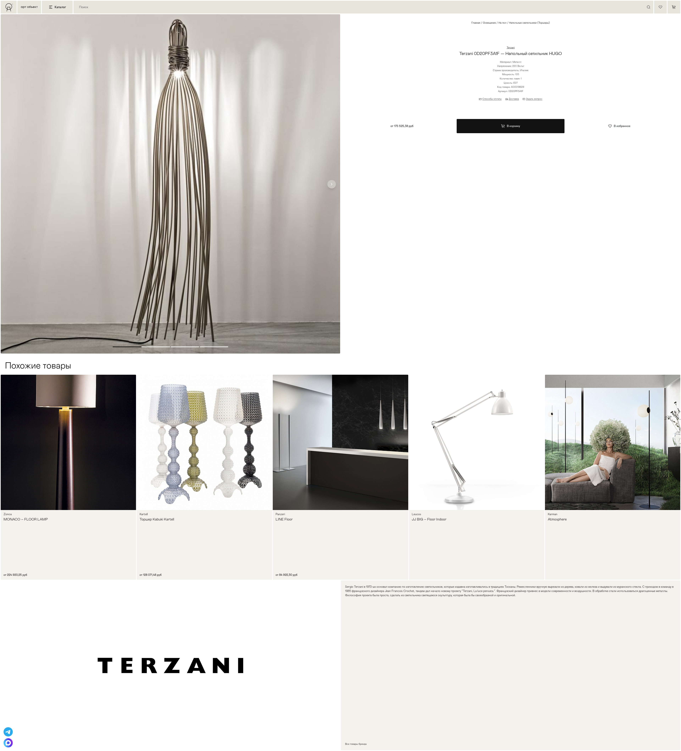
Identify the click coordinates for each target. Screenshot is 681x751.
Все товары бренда (356, 744)
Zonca (8, 514)
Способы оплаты (492, 98)
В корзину (513, 126)
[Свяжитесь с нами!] (8, 731)
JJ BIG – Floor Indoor (429, 519)
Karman (552, 514)
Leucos (416, 514)
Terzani (511, 47)
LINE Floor (284, 519)
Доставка (514, 98)
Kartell (144, 514)
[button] (331, 184)
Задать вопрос (534, 98)
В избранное (622, 126)
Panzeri (280, 514)
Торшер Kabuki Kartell (157, 519)
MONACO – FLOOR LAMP (26, 519)
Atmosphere (557, 519)
